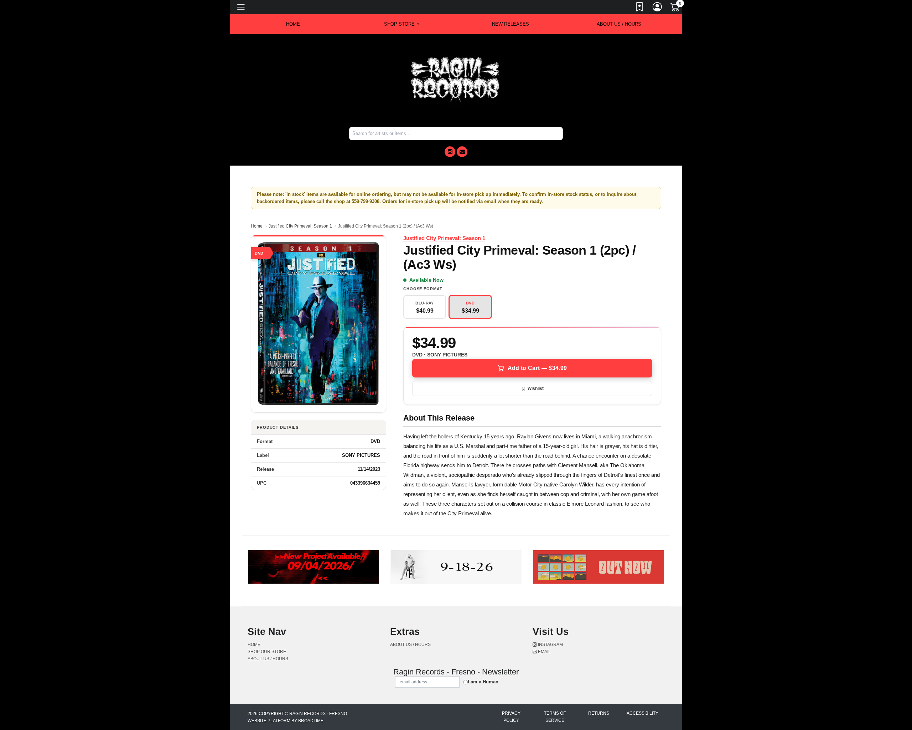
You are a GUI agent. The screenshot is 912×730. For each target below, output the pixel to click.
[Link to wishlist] (640, 8)
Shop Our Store (267, 651)
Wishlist (536, 388)
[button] (401, 24)
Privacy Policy (511, 717)
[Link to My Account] (658, 8)
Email (544, 651)
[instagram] (450, 152)
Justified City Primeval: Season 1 (300, 226)
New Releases (510, 24)
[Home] (456, 80)
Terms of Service (555, 717)
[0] (675, 8)
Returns (598, 713)
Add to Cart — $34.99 (537, 368)
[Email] (462, 152)
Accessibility (642, 713)
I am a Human (483, 681)
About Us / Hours (619, 24)
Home (257, 226)
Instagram (550, 644)
